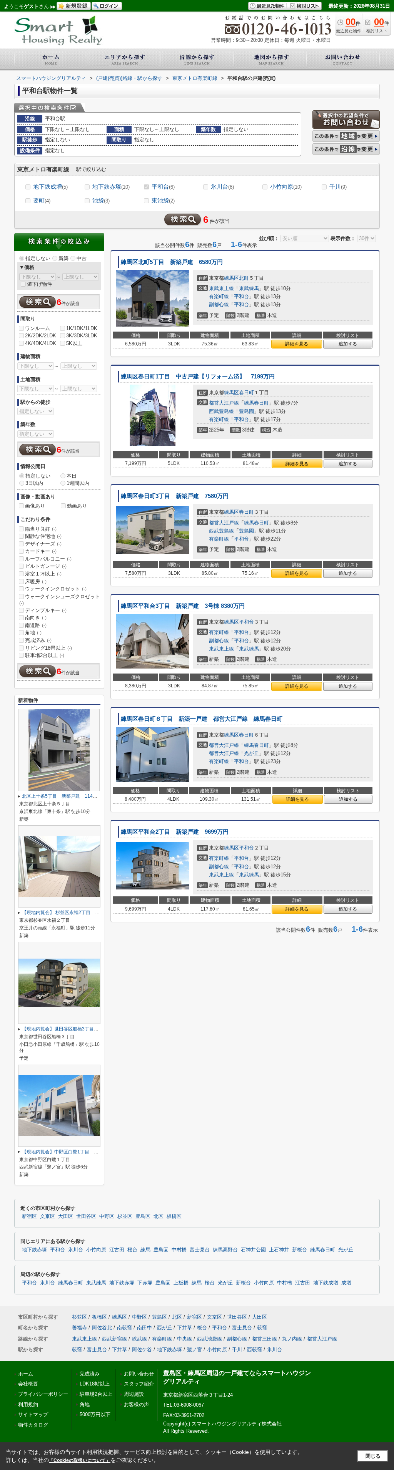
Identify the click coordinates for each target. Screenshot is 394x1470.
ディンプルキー (46, 610)
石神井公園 (253, 1250)
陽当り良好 (41, 529)
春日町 (246, 392)
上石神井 (279, 1250)
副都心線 (219, 304)
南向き (36, 618)
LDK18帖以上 (95, 1384)
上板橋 (181, 1283)
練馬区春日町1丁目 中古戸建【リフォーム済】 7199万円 (198, 376)
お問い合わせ (139, 1374)
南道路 (36, 625)
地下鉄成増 (50, 186)
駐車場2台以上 (44, 655)
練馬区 (231, 278)
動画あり (77, 506)
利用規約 (28, 1404)
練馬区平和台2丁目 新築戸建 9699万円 (175, 832)
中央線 (184, 1339)
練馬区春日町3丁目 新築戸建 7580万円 (175, 496)
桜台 (132, 1250)
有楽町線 (219, 296)
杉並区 (124, 1216)
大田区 (65, 1216)
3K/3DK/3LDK (81, 335)
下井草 (184, 1328)
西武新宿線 (114, 1339)
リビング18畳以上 (48, 648)
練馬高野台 (225, 1250)
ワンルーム (37, 328)
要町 (41, 200)
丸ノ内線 (292, 1339)
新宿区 (29, 1216)
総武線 (139, 1339)
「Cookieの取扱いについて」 (79, 1460)
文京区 (47, 1216)
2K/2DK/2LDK (40, 335)
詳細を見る (296, 344)
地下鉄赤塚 (111, 186)
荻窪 (262, 1328)
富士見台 (200, 1250)
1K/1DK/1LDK (81, 328)
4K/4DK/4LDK (40, 343)
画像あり (35, 506)
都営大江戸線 (224, 403)
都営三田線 (264, 1339)
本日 (72, 476)
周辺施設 (134, 1394)
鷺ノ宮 (194, 1349)
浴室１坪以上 (43, 574)
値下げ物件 (39, 284)
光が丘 (251, 753)
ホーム (25, 1374)
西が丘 (164, 1328)
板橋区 (174, 1216)
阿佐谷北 (102, 1328)
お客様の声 (136, 1404)
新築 (63, 258)
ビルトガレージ (46, 566)
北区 (159, 1216)
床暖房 (36, 581)
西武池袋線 (209, 1339)
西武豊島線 (221, 411)
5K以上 (74, 343)
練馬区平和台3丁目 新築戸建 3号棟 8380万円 (183, 606)
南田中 (144, 1328)
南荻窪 (124, 1328)
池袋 (101, 200)
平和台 (163, 186)
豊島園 (246, 411)
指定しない (37, 258)
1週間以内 (78, 483)
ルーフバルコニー (48, 559)
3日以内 (34, 483)
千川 (338, 186)
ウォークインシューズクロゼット (59, 600)
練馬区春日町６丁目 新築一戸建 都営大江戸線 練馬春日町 (201, 719)
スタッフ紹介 (139, 1384)
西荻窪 (254, 1349)
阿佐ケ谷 (142, 1349)
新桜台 (299, 1250)
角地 (33, 632)
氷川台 (222, 186)
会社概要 (28, 1384)
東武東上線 (221, 288)
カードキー (41, 551)
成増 (346, 1283)
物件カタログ (33, 1425)
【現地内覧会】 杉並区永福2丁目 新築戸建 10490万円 (81, 912)
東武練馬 (249, 288)
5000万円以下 (95, 1414)
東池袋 (163, 200)
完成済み (38, 640)
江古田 (116, 1250)
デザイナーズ (43, 544)
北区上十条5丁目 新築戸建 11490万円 (64, 796)
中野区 (106, 1216)
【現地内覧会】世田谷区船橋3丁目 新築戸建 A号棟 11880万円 (90, 1029)
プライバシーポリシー (43, 1394)
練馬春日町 (256, 403)
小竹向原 (286, 186)
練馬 (145, 1250)
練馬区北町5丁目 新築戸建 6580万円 (172, 262)
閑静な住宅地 (43, 536)
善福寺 (79, 1328)
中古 (82, 258)
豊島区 (142, 1216)
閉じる (373, 1456)
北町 (244, 278)
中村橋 (179, 1250)
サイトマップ (33, 1414)
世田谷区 (86, 1216)
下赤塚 (144, 1283)
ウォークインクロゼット (56, 589)
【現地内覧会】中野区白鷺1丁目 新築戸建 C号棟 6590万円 (86, 1152)
